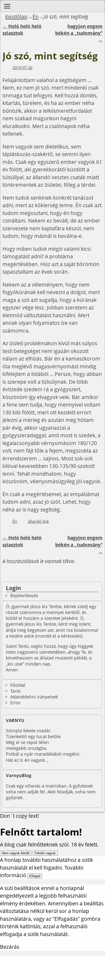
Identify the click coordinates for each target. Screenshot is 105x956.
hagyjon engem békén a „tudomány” (79, 33)
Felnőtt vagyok (45, 853)
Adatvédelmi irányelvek (34, 697)
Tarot (15, 691)
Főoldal (17, 685)
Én (35, 16)
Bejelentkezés (24, 595)
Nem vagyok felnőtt (16, 853)
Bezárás (9, 946)
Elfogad (34, 876)
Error (15, 702)
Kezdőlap (16, 16)
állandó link (38, 521)
